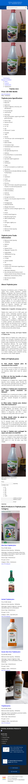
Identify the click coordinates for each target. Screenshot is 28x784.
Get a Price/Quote (5, 94)
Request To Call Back (6, 80)
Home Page (4, 735)
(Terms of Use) (14, 778)
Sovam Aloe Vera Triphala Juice (10, 652)
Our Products (5, 739)
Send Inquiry (6, 78)
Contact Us (4, 741)
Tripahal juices (5, 706)
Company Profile (5, 737)
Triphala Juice (7, 85)
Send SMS (15, 771)
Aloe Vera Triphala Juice (8, 545)
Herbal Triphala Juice (7, 599)
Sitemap (4, 743)
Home (5, 81)
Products (6, 83)
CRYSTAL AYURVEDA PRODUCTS (15, 3)
